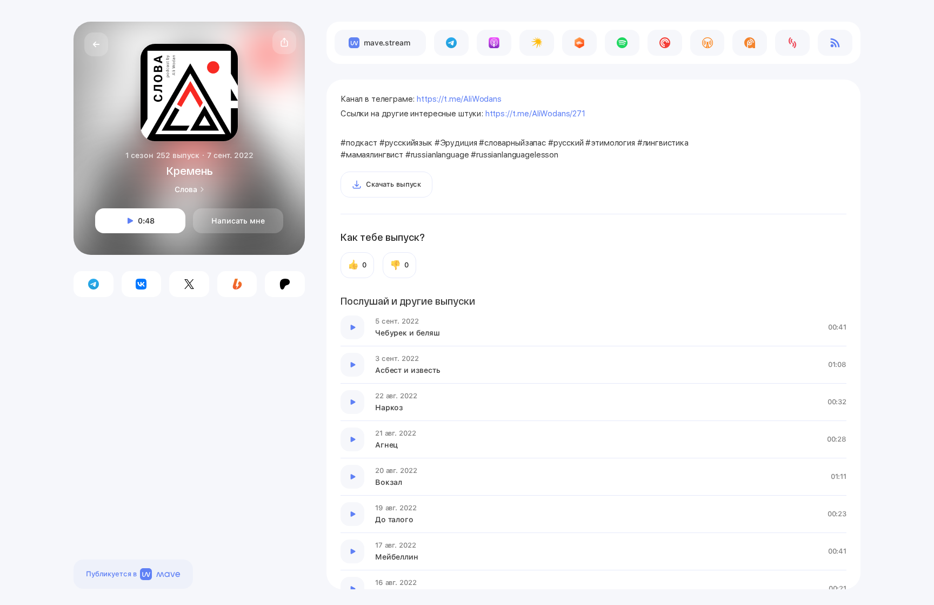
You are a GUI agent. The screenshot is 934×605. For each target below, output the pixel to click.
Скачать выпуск (393, 184)
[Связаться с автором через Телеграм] (94, 284)
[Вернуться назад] (96, 44)
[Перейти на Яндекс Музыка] (536, 43)
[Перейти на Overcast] (707, 43)
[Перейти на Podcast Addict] (749, 43)
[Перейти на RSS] (835, 43)
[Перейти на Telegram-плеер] (451, 43)
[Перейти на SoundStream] (792, 43)
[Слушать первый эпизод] (352, 327)
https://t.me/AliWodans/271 (535, 114)
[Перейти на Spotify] (622, 43)
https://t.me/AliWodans (459, 99)
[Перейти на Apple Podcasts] (494, 43)
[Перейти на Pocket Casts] (665, 43)
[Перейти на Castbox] (579, 43)
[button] (284, 42)
